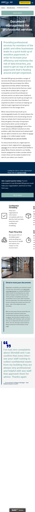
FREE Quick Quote (25, 2)
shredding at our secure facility (15, 138)
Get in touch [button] (17, 195)
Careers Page (21, 172)
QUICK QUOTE (17, 13)
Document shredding (14, 126)
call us (9, 317)
